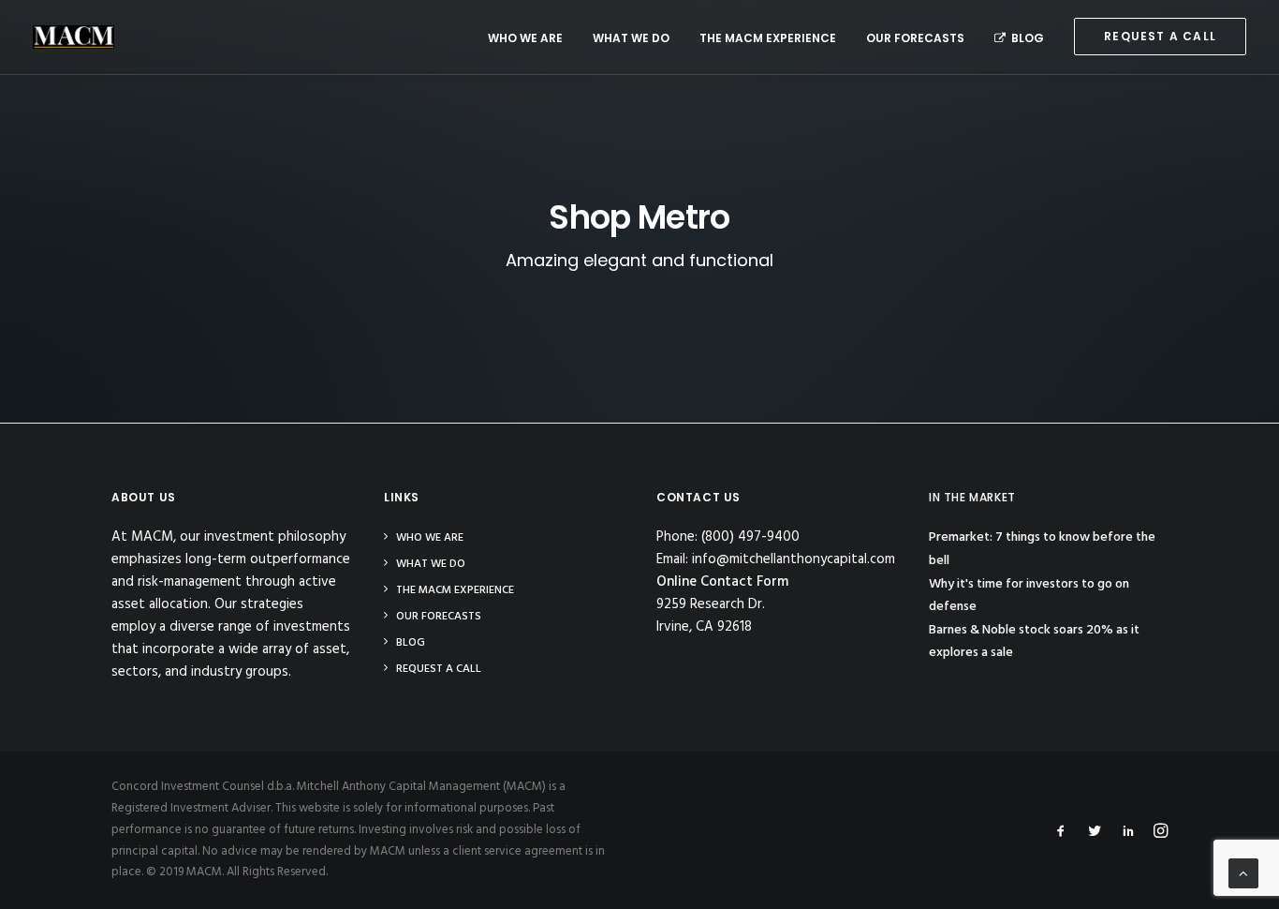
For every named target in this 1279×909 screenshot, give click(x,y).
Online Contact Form (722, 582)
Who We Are (525, 38)
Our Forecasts (915, 38)
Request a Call (438, 669)
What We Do (631, 38)
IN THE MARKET (972, 497)
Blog (1027, 38)
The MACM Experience (767, 38)
